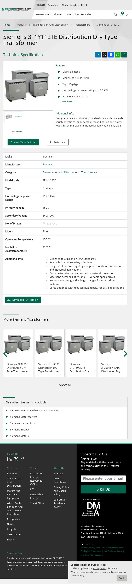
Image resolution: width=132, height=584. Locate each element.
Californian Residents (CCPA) (60, 503)
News (10, 524)
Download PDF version (25, 299)
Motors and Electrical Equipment (13, 494)
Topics (34, 468)
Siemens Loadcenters (22, 423)
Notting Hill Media (101, 533)
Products (12, 473)
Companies (13, 519)
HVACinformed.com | (114, 551)
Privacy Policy (100, 568)
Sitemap (58, 473)
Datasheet (60, 142)
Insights (11, 529)
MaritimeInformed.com (92, 554)
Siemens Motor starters (23, 416)
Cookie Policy (77, 575)
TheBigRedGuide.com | (92, 551)
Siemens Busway (19, 429)
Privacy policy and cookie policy (61, 491)
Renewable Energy (36, 496)
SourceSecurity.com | (91, 547)
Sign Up (103, 489)
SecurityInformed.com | (113, 547)
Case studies (14, 534)
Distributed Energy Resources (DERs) (36, 479)
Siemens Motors (19, 436)
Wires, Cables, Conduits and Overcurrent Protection (15, 509)
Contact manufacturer (23, 142)
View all (65, 385)
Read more (66, 101)
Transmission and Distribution (14, 482)
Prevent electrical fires (49, 14)
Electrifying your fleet (79, 14)
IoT (32, 489)
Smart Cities (37, 503)
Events (11, 539)
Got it (121, 578)
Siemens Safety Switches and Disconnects (34, 410)
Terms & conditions (60, 480)
